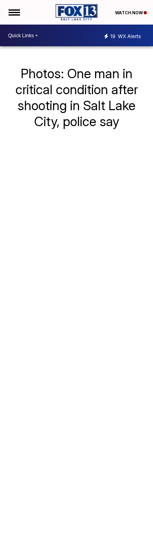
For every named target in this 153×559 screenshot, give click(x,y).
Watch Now (129, 12)
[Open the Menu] (13, 12)
